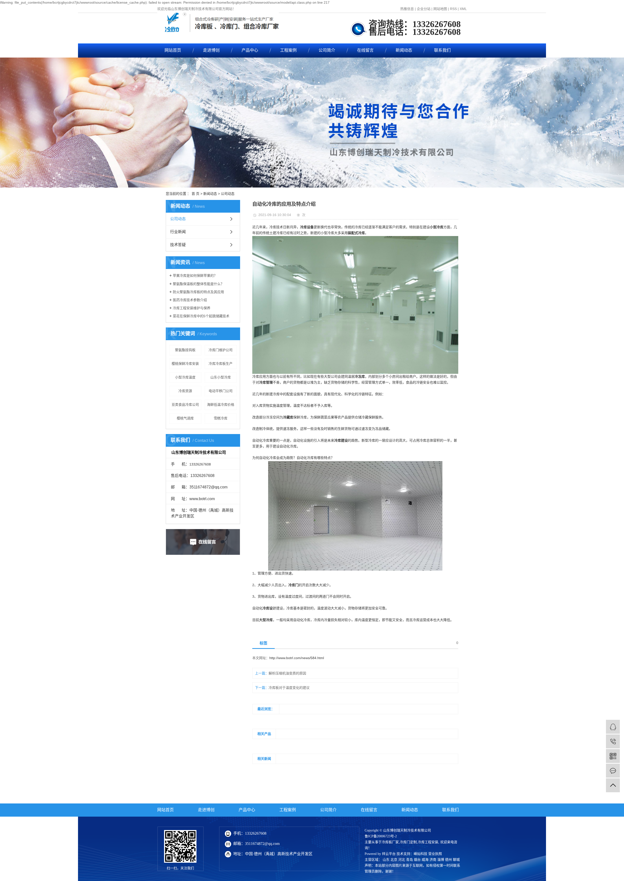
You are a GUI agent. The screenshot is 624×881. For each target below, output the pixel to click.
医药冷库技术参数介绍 (190, 300)
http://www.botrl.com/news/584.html (296, 658)
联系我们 (442, 50)
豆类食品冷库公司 (185, 404)
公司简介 (327, 50)
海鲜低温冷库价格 (220, 404)
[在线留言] (613, 771)
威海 (425, 859)
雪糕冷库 (220, 418)
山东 (386, 859)
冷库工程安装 (428, 842)
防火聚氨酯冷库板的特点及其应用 (198, 292)
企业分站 (423, 9)
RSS (453, 9)
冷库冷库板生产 (221, 364)
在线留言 (365, 50)
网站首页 (173, 50)
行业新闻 (178, 232)
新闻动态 (404, 50)
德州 (448, 859)
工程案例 (288, 50)
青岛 (409, 859)
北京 (393, 859)
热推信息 (407, 9)
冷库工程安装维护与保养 (191, 308)
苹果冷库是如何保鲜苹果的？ (195, 275)
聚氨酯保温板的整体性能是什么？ (198, 284)
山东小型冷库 (220, 377)
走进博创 (211, 50)
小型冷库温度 (185, 377)
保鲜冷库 (300, 417)
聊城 (456, 859)
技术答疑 (178, 245)
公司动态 (227, 194)
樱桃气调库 (185, 418)
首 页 (195, 194)
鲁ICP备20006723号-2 (381, 836)
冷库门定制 (408, 842)
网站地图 (440, 9)
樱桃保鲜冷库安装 (185, 364)
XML (463, 9)
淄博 (440, 859)
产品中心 (250, 50)
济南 (432, 859)
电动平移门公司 (221, 391)
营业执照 (435, 854)
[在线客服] (613, 727)
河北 (401, 859)
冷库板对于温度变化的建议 (289, 688)
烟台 (417, 859)
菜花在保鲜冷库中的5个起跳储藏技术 (201, 316)
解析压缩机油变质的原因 (287, 673)
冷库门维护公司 (221, 350)
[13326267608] (613, 741)
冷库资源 (185, 391)
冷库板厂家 (390, 842)
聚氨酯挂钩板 (185, 350)
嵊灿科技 (420, 854)
